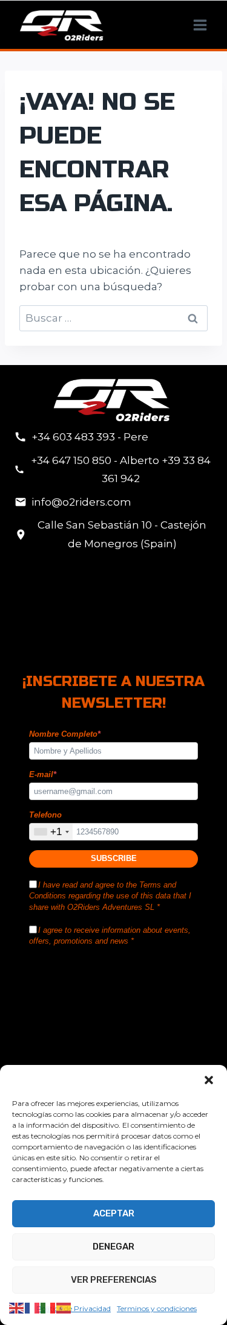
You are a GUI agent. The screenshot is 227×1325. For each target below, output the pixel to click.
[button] (209, 1080)
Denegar (113, 1246)
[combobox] (51, 832)
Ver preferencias (114, 1279)
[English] (17, 1307)
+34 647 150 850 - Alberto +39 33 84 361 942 (121, 469)
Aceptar (113, 1213)
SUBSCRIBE (114, 858)
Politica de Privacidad (73, 1308)
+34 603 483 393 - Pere (89, 437)
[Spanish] (64, 1307)
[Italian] (48, 1307)
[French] (33, 1307)
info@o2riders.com (81, 502)
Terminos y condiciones (157, 1308)
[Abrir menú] (199, 25)
